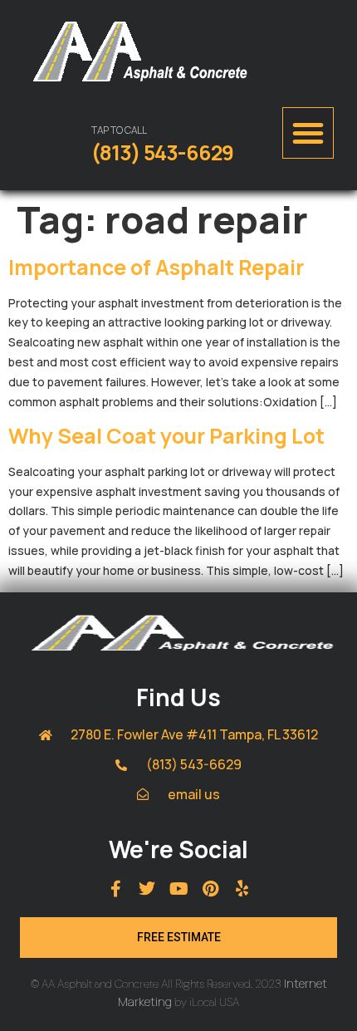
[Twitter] (147, 889)
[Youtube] (178, 889)
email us (194, 794)
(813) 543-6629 (162, 152)
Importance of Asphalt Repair (156, 267)
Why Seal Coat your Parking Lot (166, 435)
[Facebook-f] (115, 889)
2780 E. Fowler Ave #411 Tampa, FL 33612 (194, 734)
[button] (308, 133)
